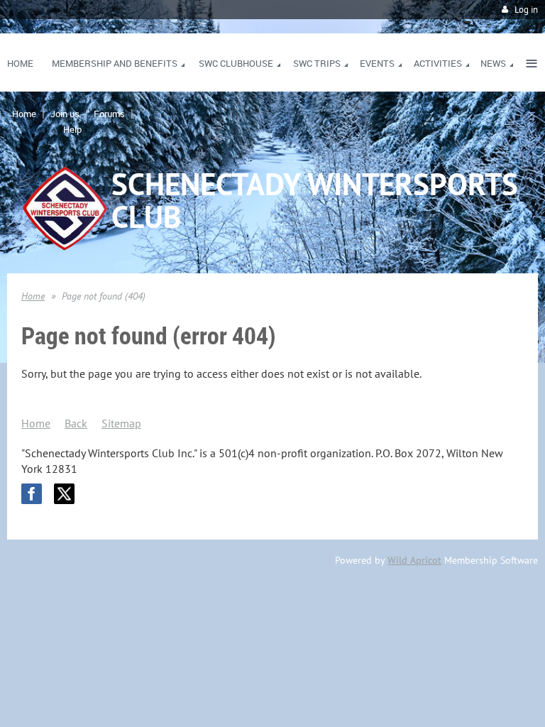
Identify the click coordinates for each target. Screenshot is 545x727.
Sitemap (121, 423)
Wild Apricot (414, 560)
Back (76, 423)
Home (24, 113)
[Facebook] (31, 493)
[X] (64, 493)
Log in (526, 10)
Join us (64, 113)
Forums (109, 113)
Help (72, 129)
